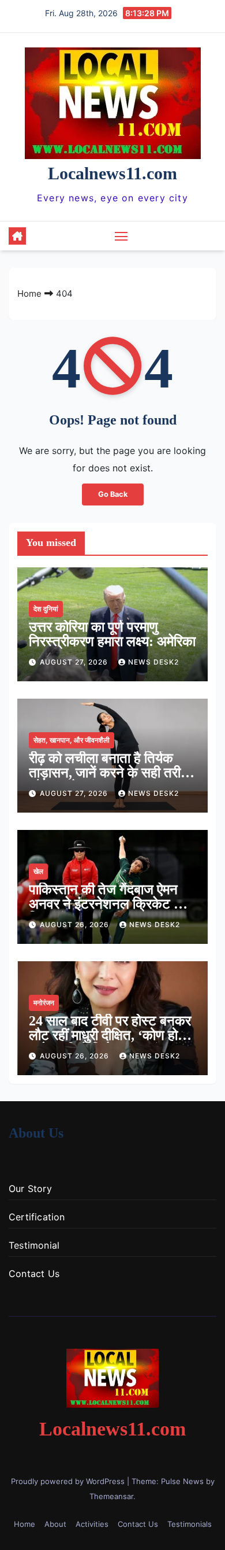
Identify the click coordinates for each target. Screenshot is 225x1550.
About (55, 1524)
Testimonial (34, 1245)
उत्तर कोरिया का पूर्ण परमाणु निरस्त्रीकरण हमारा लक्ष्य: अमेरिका (112, 634)
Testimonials (189, 1524)
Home (29, 293)
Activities (92, 1524)
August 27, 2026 (75, 662)
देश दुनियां (45, 608)
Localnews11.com (112, 173)
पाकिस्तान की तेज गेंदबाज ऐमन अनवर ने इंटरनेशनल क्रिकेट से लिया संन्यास (106, 904)
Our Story (30, 1188)
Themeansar (111, 1496)
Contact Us (34, 1273)
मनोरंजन (43, 1002)
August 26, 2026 (75, 924)
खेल (38, 871)
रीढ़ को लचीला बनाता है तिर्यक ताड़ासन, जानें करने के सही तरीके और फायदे (110, 773)
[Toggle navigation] (121, 236)
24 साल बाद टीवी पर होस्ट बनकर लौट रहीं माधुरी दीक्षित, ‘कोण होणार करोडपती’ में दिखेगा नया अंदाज (112, 1035)
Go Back (112, 494)
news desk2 (153, 662)
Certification (37, 1217)
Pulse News (182, 1481)
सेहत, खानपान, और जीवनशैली (71, 740)
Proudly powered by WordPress (69, 1481)
